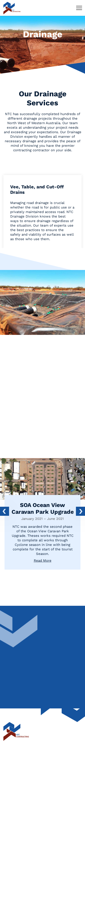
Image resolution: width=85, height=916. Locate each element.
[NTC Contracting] (11, 8)
